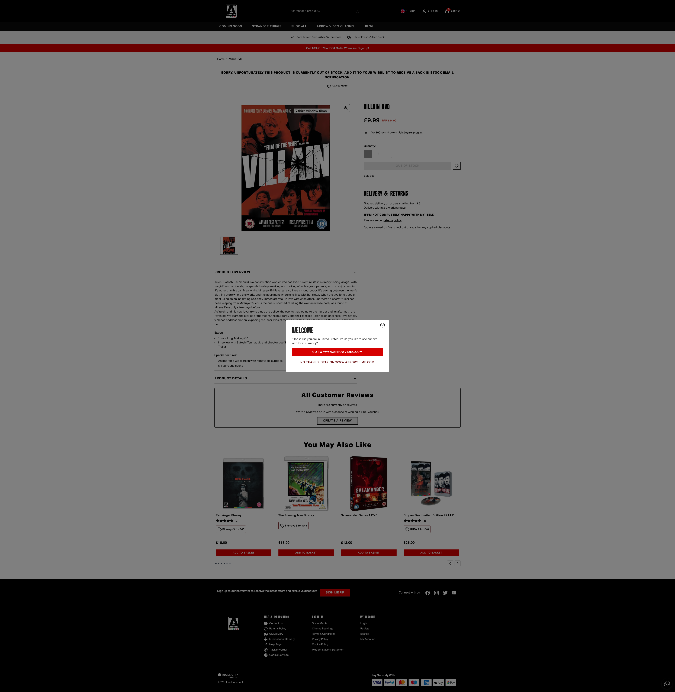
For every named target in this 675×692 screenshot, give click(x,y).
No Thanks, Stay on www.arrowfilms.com (337, 362)
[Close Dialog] (382, 325)
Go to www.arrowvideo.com (337, 352)
